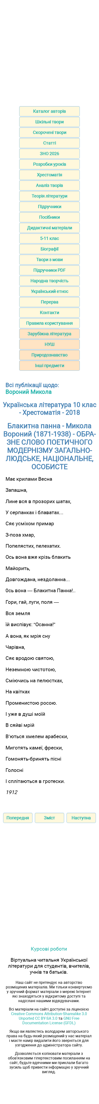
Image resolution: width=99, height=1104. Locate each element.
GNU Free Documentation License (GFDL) (50, 1020)
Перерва (49, 301)
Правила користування (49, 323)
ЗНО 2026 (49, 153)
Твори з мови (49, 259)
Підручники (49, 206)
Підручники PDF (49, 270)
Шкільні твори (49, 121)
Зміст (49, 817)
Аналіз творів (49, 185)
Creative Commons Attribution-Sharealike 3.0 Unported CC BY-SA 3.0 (49, 1016)
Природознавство (49, 354)
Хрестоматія (49, 174)
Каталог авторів (49, 111)
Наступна (81, 817)
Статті (49, 142)
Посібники (49, 217)
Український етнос (49, 291)
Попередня (17, 817)
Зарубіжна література (49, 333)
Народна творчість (49, 280)
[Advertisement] (49, 51)
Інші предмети (49, 365)
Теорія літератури (49, 195)
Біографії (49, 248)
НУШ (50, 344)
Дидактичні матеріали (49, 227)
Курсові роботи (49, 949)
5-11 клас (49, 238)
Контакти (49, 312)
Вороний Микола (29, 391)
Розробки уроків (49, 164)
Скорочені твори (49, 132)
